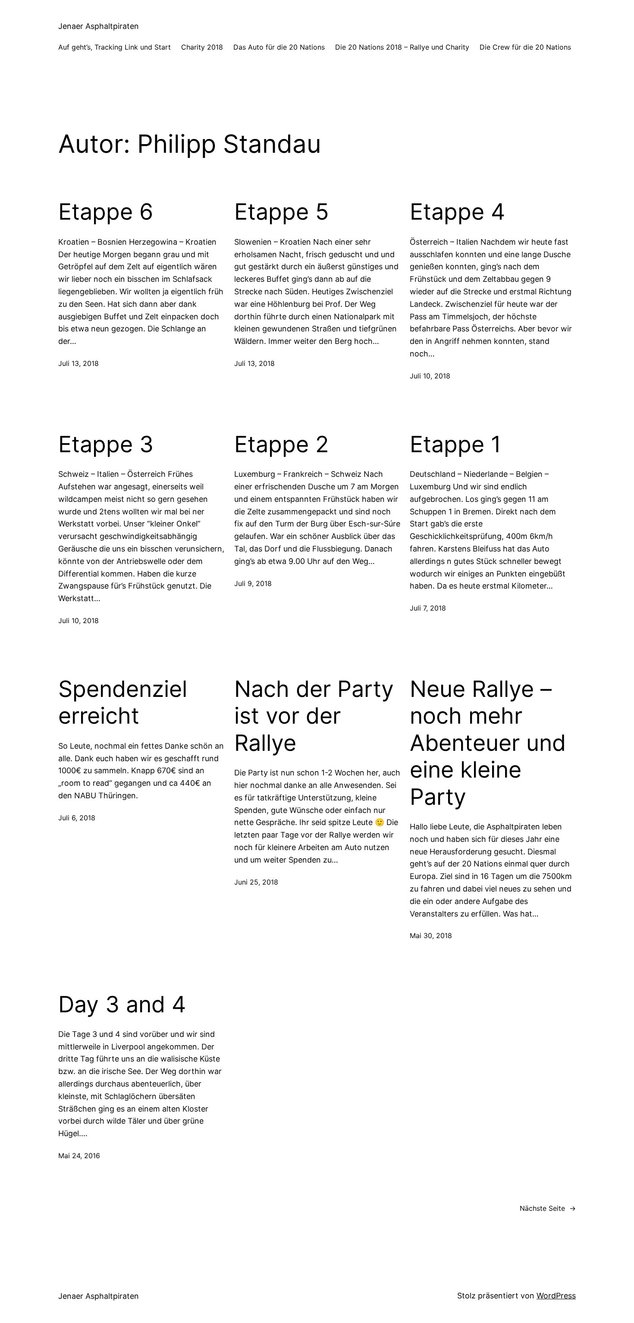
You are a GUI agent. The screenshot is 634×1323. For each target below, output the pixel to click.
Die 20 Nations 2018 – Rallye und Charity (402, 47)
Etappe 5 (281, 211)
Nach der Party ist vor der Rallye (314, 716)
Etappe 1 (455, 444)
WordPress (556, 1295)
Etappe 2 (281, 444)
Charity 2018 (202, 47)
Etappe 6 (105, 211)
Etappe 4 (457, 211)
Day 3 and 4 (122, 1004)
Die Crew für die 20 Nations (525, 47)
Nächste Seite (548, 1208)
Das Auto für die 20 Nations (279, 47)
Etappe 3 (106, 444)
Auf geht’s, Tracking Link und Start (114, 47)
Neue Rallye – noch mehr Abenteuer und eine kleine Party (488, 743)
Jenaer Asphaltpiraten (98, 26)
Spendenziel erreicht (122, 702)
